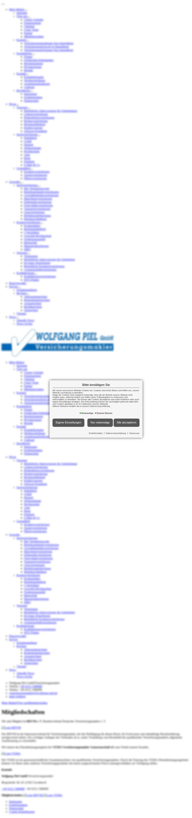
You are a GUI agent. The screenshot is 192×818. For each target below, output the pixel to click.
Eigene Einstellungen (68, 422)
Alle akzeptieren (126, 422)
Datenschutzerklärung (116, 433)
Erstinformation (96, 433)
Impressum (134, 433)
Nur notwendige (100, 422)
